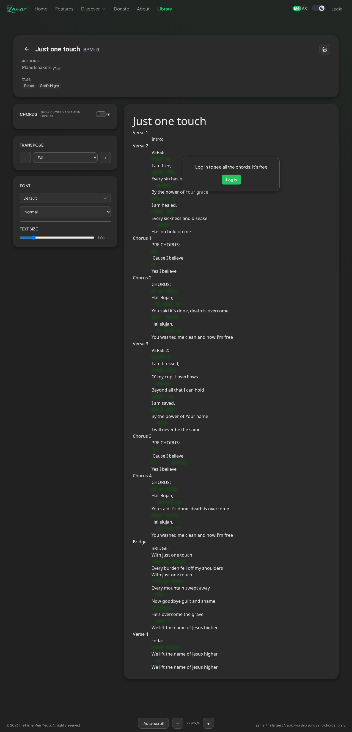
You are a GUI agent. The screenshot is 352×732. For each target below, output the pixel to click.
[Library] (27, 49)
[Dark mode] (318, 8)
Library (164, 9)
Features (64, 9)
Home (41, 9)
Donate (121, 9)
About (143, 9)
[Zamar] (17, 8)
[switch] (318, 8)
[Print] (325, 49)
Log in (337, 8)
